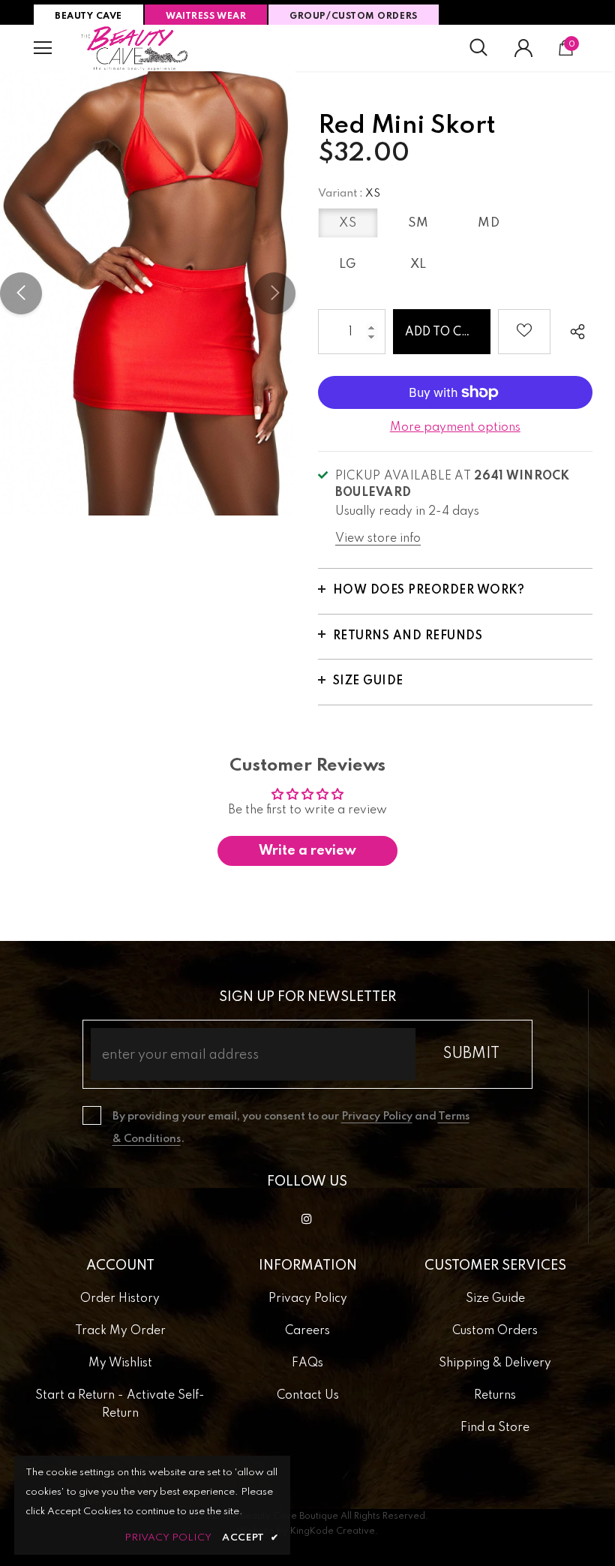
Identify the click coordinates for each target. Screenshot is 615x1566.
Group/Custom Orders (353, 16)
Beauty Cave (88, 16)
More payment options (455, 428)
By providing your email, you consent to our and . (291, 1127)
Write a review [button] (307, 851)
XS (347, 223)
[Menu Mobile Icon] (43, 48)
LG (348, 264)
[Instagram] (306, 1218)
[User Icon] (523, 48)
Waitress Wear (206, 16)
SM (418, 223)
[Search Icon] (479, 48)
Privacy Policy (376, 1116)
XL (418, 264)
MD (489, 223)
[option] (148, 293)
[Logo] (135, 48)
